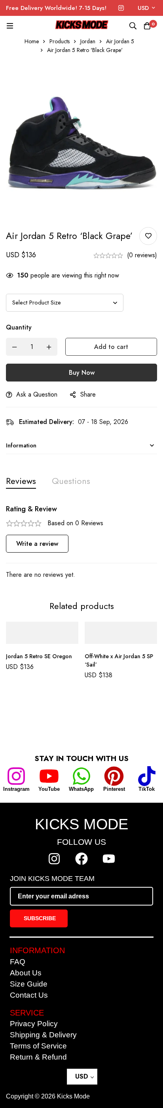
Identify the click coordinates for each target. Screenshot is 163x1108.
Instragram (16, 789)
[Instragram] (16, 776)
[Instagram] (121, 8)
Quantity (19, 327)
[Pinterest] (114, 776)
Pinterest (114, 789)
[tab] (21, 481)
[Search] (133, 26)
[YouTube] (49, 776)
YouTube (49, 789)
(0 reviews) (142, 255)
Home (32, 41)
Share (88, 394)
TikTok (146, 789)
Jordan (87, 41)
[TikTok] (147, 776)
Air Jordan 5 (120, 41)
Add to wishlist (148, 236)
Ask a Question (36, 394)
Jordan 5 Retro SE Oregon (39, 656)
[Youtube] (108, 858)
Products (59, 41)
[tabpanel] (81, 542)
